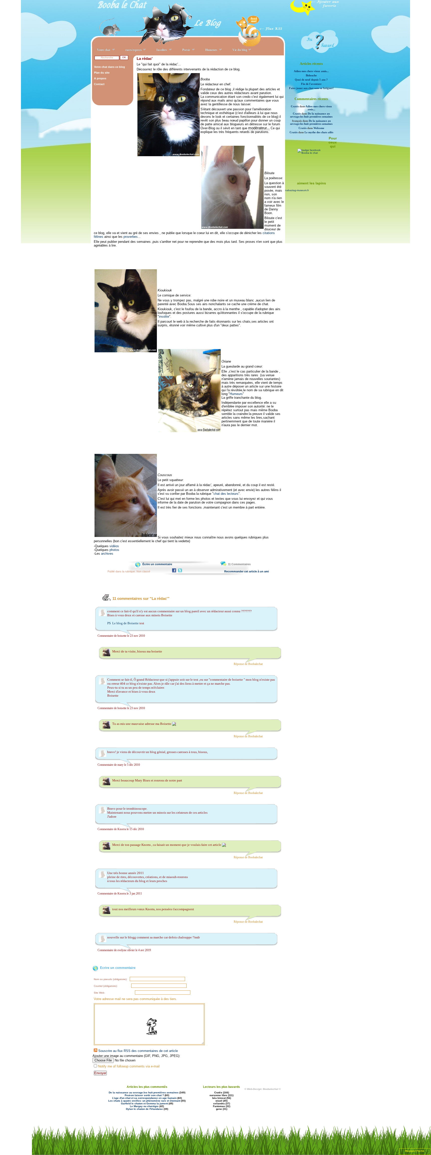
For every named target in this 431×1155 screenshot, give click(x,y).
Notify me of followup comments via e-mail (129, 1066)
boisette (121, 636)
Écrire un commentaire (157, 564)
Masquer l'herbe (415, 1151)
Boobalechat (255, 664)
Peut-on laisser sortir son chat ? (144, 1095)
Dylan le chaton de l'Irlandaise (144, 1109)
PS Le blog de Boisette (123, 623)
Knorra (121, 829)
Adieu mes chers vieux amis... (311, 71)
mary (120, 765)
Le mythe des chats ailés (319, 132)
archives (107, 553)
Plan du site (101, 72)
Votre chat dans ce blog (109, 66)
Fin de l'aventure (311, 83)
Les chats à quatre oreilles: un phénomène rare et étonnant (144, 1100)
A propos (100, 78)
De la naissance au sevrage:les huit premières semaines (311, 115)
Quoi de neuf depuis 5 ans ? (311, 79)
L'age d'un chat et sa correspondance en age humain (144, 1098)
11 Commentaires (239, 564)
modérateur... (259, 128)
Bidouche (311, 75)
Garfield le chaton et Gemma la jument (144, 1103)
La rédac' (145, 58)
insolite (164, 316)
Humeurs (236, 394)
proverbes (130, 237)
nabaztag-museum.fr (297, 190)
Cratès (295, 106)
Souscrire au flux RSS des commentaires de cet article (137, 1051)
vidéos (114, 546)
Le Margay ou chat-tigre (144, 1106)
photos (114, 550)
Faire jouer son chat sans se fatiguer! (311, 88)
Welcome (319, 128)
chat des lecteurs (226, 494)
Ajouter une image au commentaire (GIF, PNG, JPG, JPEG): (136, 1056)
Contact (99, 84)
